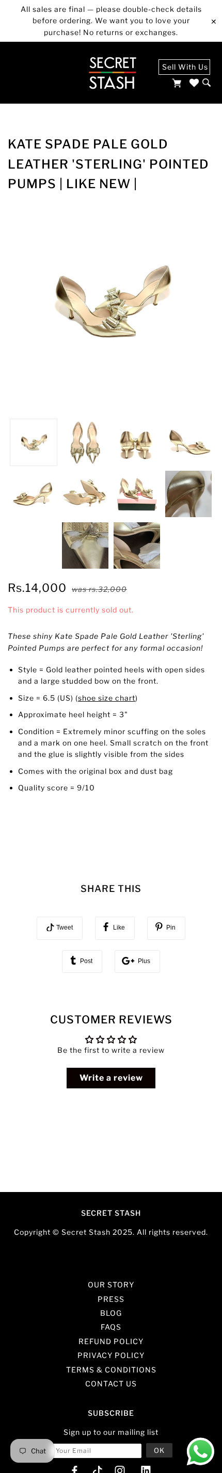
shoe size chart (106, 697)
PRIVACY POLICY (111, 1355)
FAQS (111, 1326)
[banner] (112, 72)
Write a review (111, 1078)
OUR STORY (111, 1284)
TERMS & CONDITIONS (111, 1369)
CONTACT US (111, 1383)
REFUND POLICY (111, 1341)
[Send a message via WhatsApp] (200, 1451)
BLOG (111, 1313)
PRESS (111, 1299)
